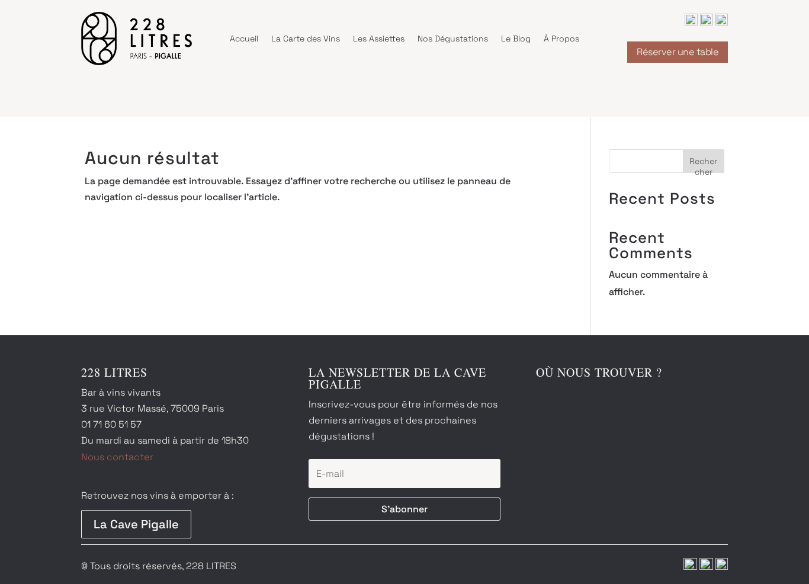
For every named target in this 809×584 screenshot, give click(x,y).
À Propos (561, 38)
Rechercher (703, 164)
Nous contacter (117, 457)
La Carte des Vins (305, 38)
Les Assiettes (378, 38)
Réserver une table (677, 52)
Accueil (244, 38)
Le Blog (516, 38)
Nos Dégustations (453, 38)
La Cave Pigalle (136, 524)
